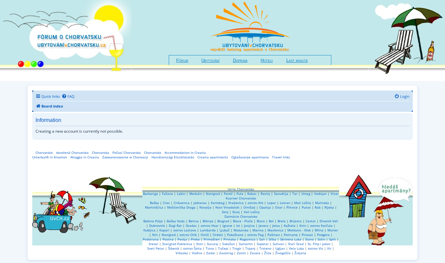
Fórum (182, 60)
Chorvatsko (44, 152)
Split (332, 239)
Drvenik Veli (329, 221)
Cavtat (311, 221)
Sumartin (246, 243)
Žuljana (300, 253)
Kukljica (149, 230)
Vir (329, 248)
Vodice (197, 253)
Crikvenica (182, 202)
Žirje (267, 253)
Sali (262, 239)
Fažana (167, 193)
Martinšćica (154, 207)
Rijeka (329, 207)
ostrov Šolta (192, 248)
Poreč (228, 193)
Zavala (255, 253)
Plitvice (292, 207)
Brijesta (296, 221)
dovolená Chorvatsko (72, 152)
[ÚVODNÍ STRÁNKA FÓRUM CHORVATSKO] (66, 40)
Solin (321, 239)
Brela (282, 221)
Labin (181, 193)
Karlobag (217, 202)
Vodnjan (320, 193)
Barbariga (150, 193)
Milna (319, 230)
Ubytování (210, 60)
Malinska (322, 202)
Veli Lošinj (252, 212)
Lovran (285, 202)
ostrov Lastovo (184, 230)
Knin (302, 225)
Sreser (153, 243)
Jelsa (276, 225)
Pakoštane (235, 234)
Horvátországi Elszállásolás (172, 157)
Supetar (263, 243)
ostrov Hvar (210, 225)
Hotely (267, 60)
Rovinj (265, 193)
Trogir (236, 248)
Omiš (205, 234)
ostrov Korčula (321, 225)
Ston (199, 243)
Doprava (240, 60)
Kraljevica (236, 202)
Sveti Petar (155, 248)
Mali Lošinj (302, 202)
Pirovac (307, 234)
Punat (306, 207)
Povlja (182, 239)
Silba (272, 239)
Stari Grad (296, 243)
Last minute (297, 60)
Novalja (205, 207)
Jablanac (200, 202)
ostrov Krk (255, 202)
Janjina (249, 225)
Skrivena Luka (290, 239)
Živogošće (283, 253)
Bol (271, 221)
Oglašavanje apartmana (250, 157)
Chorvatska (100, 152)
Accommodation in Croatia (185, 152)
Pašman (273, 234)
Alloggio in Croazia (84, 157)
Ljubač (225, 230)
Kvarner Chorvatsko (241, 198)
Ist (238, 225)
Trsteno (265, 248)
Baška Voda (176, 221)
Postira (168, 239)
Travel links (281, 157)
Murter (332, 230)
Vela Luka (296, 248)
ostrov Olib (188, 234)
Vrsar (335, 193)
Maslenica (275, 230)
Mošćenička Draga (181, 207)
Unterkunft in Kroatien (49, 157)
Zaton (241, 253)
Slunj (236, 212)
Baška (154, 202)
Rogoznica (247, 239)
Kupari (164, 230)
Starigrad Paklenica (177, 243)
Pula (240, 193)
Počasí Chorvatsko (126, 152)
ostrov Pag (255, 234)
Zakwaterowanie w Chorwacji (125, 157)
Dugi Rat (175, 225)
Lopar (271, 202)
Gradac (191, 225)
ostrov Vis (315, 248)
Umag (305, 193)
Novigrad (213, 193)
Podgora (323, 234)
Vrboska (182, 253)
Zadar (210, 253)
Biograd (223, 221)
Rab (318, 207)
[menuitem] (68, 96)
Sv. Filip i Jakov (319, 243)
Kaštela (289, 225)
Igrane (227, 225)
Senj (225, 212)
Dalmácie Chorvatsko (240, 216)
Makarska (241, 230)
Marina (258, 230)
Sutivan (278, 243)
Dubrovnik (157, 225)
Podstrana (151, 239)
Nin (155, 234)
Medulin (195, 193)
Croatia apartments (212, 157)
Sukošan (228, 243)
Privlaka (229, 239)
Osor (278, 207)
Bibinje (208, 221)
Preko (195, 239)
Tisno (210, 248)
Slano (309, 239)
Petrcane (291, 234)
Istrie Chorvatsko (241, 189)
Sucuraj (212, 243)
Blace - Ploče (243, 221)
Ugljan (280, 248)
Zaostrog (226, 253)
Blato (261, 221)
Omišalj (249, 207)
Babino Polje (153, 221)
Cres (166, 202)
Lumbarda (208, 230)
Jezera (263, 225)
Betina (194, 221)
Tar (294, 193)
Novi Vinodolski (227, 207)
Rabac (252, 193)
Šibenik (173, 248)
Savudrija (281, 193)
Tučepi (223, 248)
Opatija (265, 207)
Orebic (218, 234)
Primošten (212, 239)
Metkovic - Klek (299, 230)
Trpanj (250, 248)
